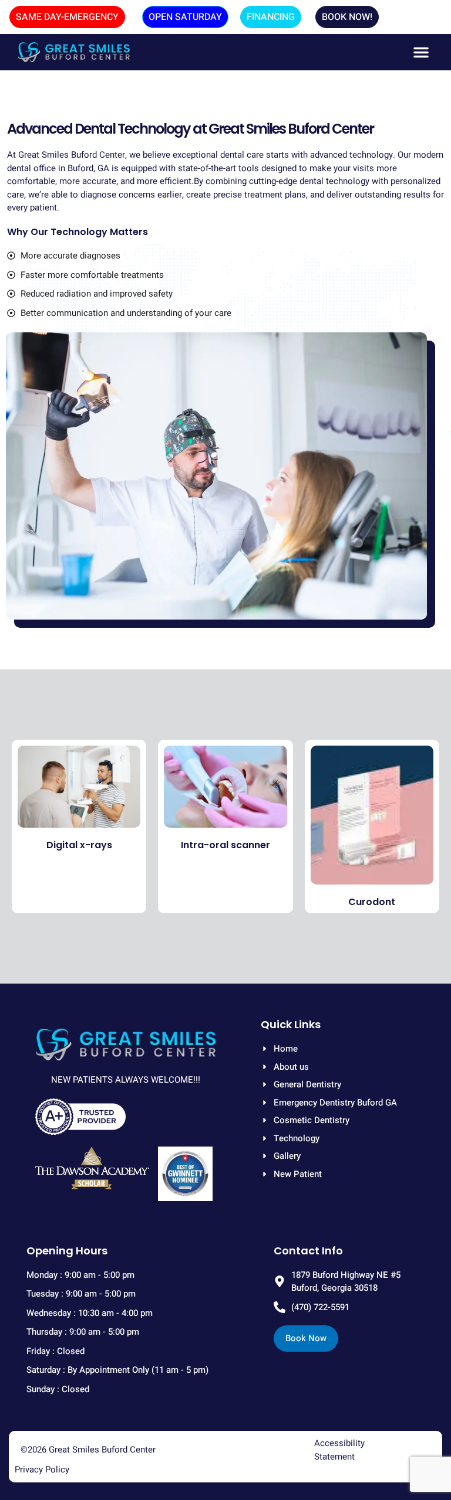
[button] (421, 52)
